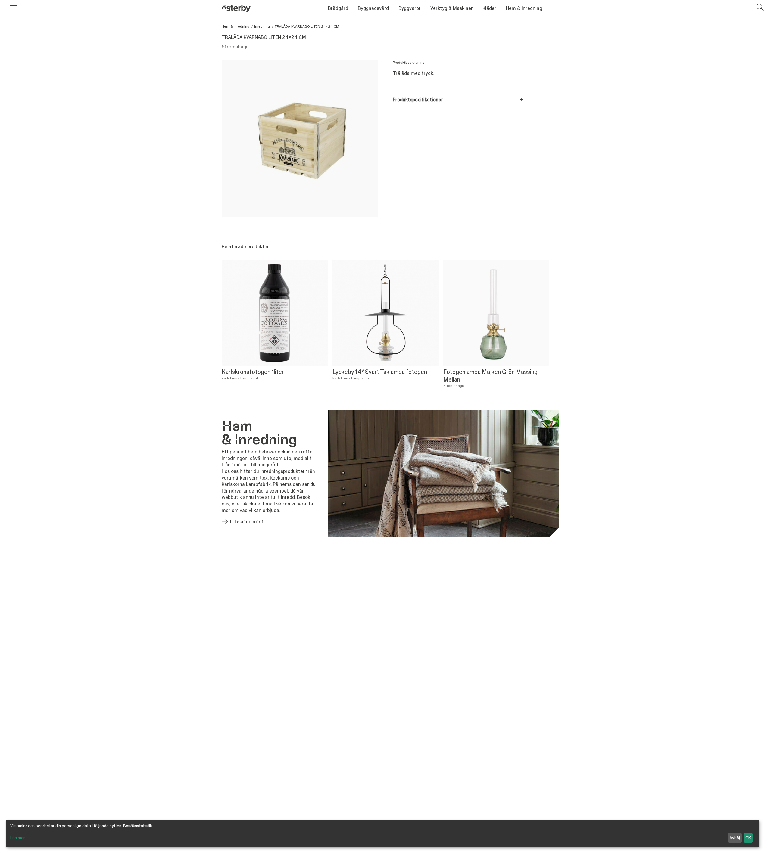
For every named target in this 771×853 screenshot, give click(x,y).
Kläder (489, 8)
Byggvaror (409, 8)
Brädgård (338, 8)
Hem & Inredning (524, 8)
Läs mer (17, 837)
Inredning (262, 26)
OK (748, 837)
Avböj (734, 837)
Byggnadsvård (373, 8)
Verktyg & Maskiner (451, 8)
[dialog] (382, 833)
